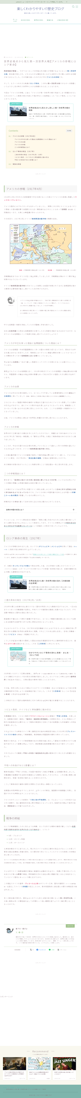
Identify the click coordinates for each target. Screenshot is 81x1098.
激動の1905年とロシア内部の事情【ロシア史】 (48, 554)
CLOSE (69, 130)
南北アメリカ (21, 1087)
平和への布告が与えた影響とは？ (26, 160)
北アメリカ (30, 57)
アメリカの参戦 (20, 145)
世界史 (12, 1087)
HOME (5, 1087)
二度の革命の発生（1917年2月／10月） (29, 155)
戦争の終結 (17, 164)
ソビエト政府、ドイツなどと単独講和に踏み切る (32, 157)
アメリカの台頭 (20, 142)
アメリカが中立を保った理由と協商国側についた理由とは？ (36, 139)
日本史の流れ (25, 20)
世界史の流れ (38, 20)
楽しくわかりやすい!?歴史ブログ (40, 8)
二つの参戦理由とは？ (22, 147)
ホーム (15, 20)
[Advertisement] (40, 38)
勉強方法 (50, 20)
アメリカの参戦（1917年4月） (24, 136)
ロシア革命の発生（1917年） (24, 151)
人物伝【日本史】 (62, 20)
